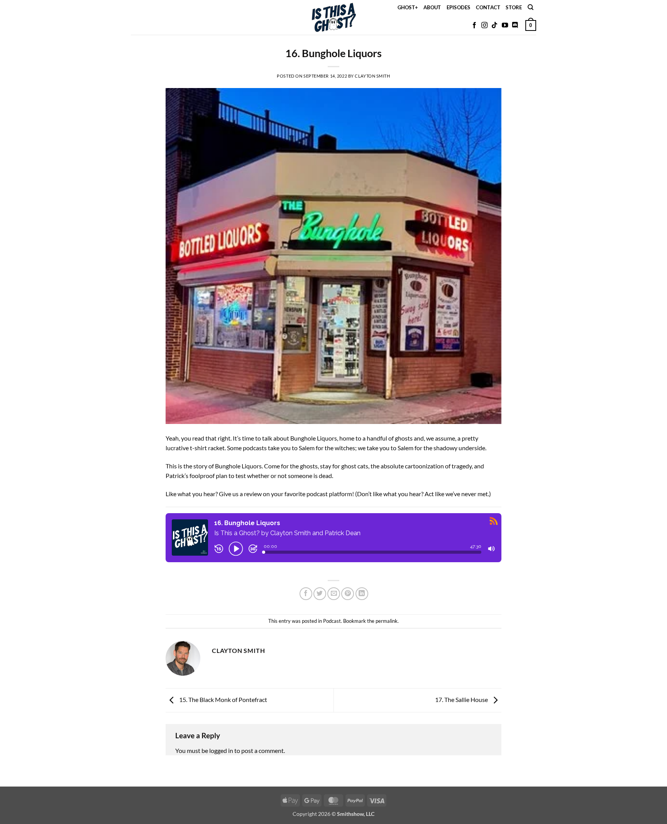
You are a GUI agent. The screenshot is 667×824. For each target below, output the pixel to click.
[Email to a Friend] (333, 593)
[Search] (530, 7)
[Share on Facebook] (306, 593)
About (432, 7)
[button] (530, 25)
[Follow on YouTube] (505, 25)
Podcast (332, 621)
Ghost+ (408, 7)
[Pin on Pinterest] (347, 593)
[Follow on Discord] (515, 25)
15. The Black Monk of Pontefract (222, 699)
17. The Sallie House (462, 699)
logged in (221, 750)
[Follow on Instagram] (484, 25)
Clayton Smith (372, 75)
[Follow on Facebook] (474, 25)
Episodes (459, 7)
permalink (387, 621)
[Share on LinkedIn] (362, 593)
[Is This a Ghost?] (334, 17)
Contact (488, 7)
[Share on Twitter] (319, 593)
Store (514, 7)
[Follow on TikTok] (494, 25)
